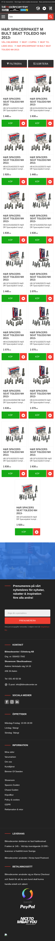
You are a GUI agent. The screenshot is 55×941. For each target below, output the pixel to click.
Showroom (10, 780)
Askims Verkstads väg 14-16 (18, 666)
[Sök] (51, 16)
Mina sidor (9, 752)
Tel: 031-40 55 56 (13, 679)
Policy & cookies (12, 800)
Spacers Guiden (12, 785)
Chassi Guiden (11, 790)
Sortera (42, 64)
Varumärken (10, 757)
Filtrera (16, 64)
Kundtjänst (10, 766)
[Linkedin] (17, 702)
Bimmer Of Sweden (14, 771)
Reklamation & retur (14, 809)
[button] (4, 16)
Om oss (8, 762)
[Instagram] (12, 702)
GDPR (8, 804)
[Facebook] (7, 702)
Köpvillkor (9, 795)
